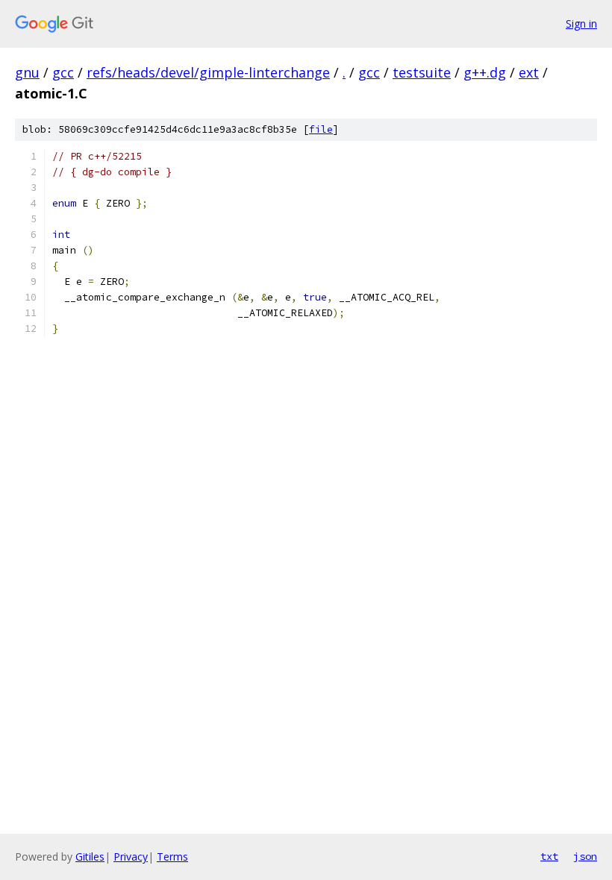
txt (549, 856)
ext (529, 72)
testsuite (422, 72)
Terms (172, 856)
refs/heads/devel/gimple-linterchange (208, 72)
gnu (27, 72)
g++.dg (484, 72)
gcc (63, 72)
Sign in (581, 23)
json (585, 856)
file (321, 129)
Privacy (130, 856)
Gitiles (89, 856)
